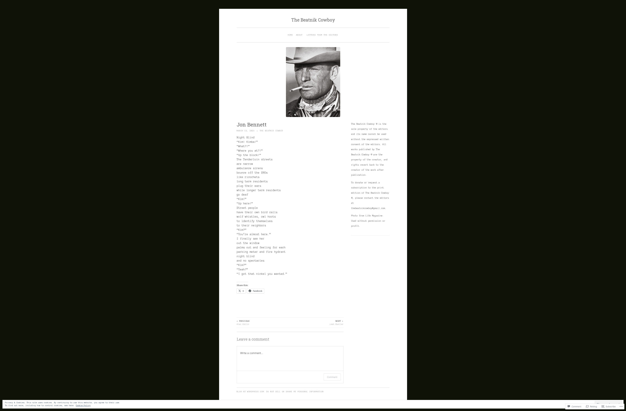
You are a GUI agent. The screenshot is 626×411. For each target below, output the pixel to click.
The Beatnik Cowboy (313, 20)
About (299, 35)
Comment (332, 377)
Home (290, 35)
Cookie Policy (83, 405)
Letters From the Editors (322, 35)
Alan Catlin (243, 322)
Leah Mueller (336, 322)
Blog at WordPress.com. (251, 392)
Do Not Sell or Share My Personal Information (295, 392)
